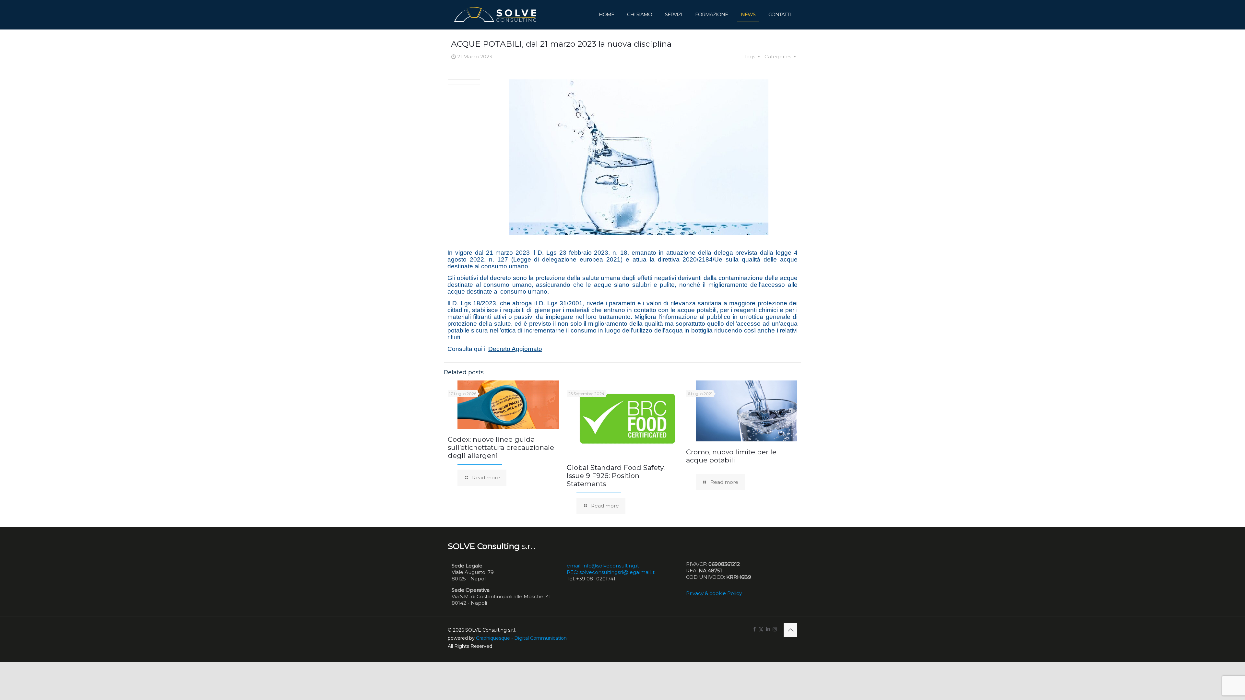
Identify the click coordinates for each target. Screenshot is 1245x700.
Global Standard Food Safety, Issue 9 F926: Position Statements (616, 475)
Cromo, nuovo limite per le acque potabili (731, 456)
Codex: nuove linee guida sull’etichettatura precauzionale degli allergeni (501, 447)
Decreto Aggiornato (515, 348)
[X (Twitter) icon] (761, 629)
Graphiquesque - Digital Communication (521, 638)
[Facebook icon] (754, 629)
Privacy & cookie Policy (714, 593)
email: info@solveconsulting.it (603, 566)
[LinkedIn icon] (767, 629)
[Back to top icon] (790, 630)
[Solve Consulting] (496, 14)
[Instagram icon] (774, 629)
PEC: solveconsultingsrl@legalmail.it (611, 572)
